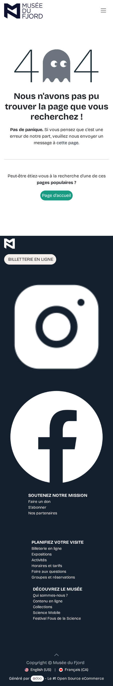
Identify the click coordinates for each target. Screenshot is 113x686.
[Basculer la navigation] (103, 10)
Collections (42, 607)
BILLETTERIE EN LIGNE (30, 259)
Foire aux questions (49, 571)
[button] (56, 654)
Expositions (42, 554)
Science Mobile (46, 612)
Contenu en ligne (48, 601)
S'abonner (37, 507)
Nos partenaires (42, 513)
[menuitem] (38, 669)
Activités (39, 560)
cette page (67, 142)
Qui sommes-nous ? (50, 595)
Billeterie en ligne (47, 548)
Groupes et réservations (53, 577)
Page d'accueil (56, 195)
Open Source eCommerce (80, 678)
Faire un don (39, 501)
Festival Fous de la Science (57, 618)
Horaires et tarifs (47, 565)
